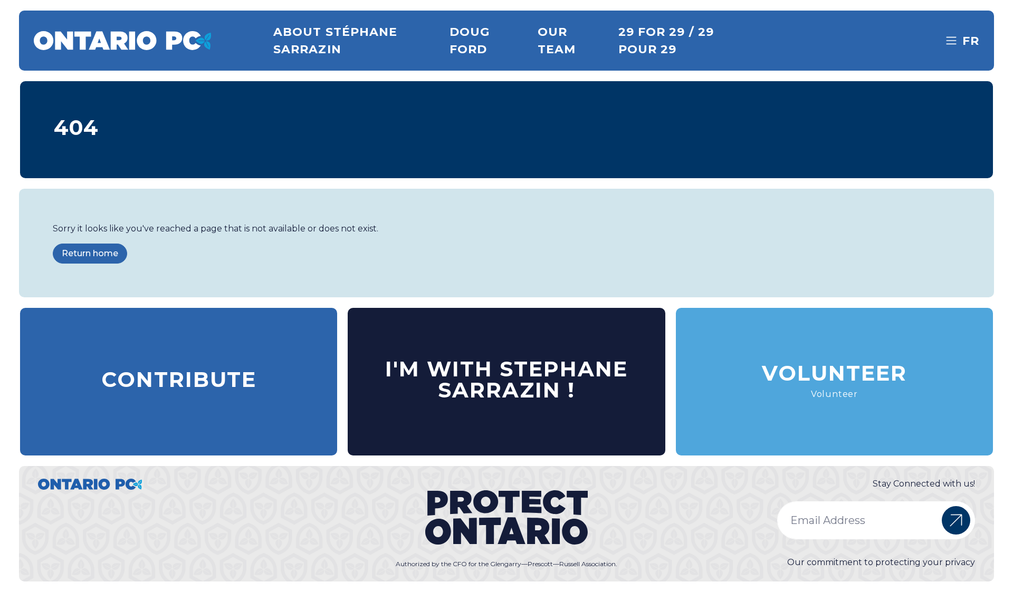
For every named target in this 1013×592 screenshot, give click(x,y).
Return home (90, 253)
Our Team (557, 40)
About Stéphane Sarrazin (335, 40)
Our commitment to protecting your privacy (881, 562)
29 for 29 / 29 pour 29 (666, 40)
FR (970, 41)
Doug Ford (470, 40)
